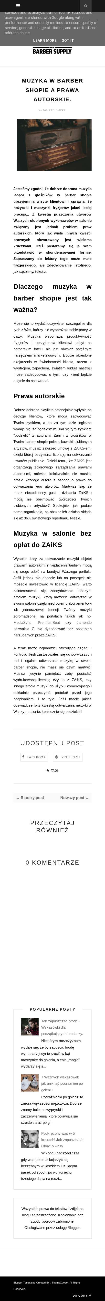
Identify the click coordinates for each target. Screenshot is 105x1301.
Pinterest (71, 757)
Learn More (45, 40)
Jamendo (84, 622)
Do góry (80, 1295)
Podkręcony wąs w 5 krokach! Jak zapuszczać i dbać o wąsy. (62, 1139)
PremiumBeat (49, 622)
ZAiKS (79, 461)
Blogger (74, 1228)
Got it (68, 40)
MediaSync (22, 622)
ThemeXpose (60, 1282)
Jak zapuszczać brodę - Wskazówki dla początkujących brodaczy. (62, 1027)
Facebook (36, 757)
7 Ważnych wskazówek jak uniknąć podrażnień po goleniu (62, 1083)
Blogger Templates (24, 1282)
